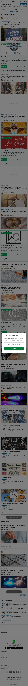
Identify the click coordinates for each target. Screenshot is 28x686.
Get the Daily (14, 348)
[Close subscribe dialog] (23, 335)
